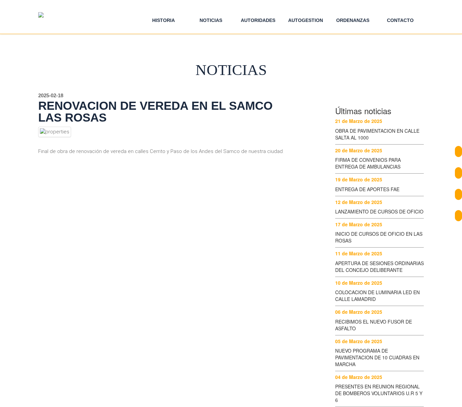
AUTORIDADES (258, 20)
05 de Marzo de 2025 (358, 341)
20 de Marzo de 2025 (358, 150)
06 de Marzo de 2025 (358, 311)
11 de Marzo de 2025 (358, 253)
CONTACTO (400, 20)
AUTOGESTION (305, 20)
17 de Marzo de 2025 (358, 224)
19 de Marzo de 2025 (358, 179)
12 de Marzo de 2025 (358, 202)
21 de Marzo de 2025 (358, 121)
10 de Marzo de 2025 (358, 282)
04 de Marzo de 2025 (358, 377)
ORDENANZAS (352, 20)
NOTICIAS (211, 20)
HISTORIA (163, 20)
